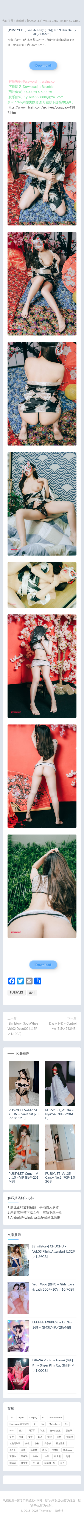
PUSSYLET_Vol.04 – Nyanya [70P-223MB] (59, 1114)
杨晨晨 (34, 1450)
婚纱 (49, 1437)
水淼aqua (67, 1450)
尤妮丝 (69, 1437)
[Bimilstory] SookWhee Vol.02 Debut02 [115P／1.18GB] (23, 1029)
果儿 (44, 1450)
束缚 (23, 1450)
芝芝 (68, 1456)
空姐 (47, 1456)
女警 (30, 1437)
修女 (21, 1431)
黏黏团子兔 (49, 1463)
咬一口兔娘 (55, 1431)
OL (66, 1424)
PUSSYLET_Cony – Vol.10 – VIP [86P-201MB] (24, 1177)
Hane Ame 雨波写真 (19, 1424)
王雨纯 (12, 1456)
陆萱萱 (24, 1463)
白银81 (36, 1456)
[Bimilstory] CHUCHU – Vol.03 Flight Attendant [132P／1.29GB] (53, 1251)
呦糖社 (20, 21)
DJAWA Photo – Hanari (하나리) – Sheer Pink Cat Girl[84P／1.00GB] (53, 1365)
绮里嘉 (57, 1456)
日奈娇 (47, 1443)
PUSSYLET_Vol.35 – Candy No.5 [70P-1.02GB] (60, 1177)
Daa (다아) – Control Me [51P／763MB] (62, 1026)
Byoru (21, 1418)
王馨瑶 (24, 1456)
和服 (42, 1431)
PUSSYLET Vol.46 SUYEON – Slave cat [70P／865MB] (24, 1114)
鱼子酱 (36, 1463)
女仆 (21, 1437)
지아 (62, 1463)
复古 (11, 1437)
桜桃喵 (55, 1450)
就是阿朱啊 (14, 1443)
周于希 (32, 1431)
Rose (11, 1431)
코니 (32, 992)
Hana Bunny (56, 1418)
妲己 (40, 1437)
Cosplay (33, 1418)
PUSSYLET (16, 992)
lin (43, 1424)
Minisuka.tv (54, 1424)
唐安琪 (69, 1431)
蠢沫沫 (12, 1463)
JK (35, 1424)
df (43, 1418)
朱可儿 (12, 1450)
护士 (27, 1443)
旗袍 (37, 1443)
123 (11, 1418)
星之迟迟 (60, 1443)
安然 (59, 1437)
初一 (18, 40)
